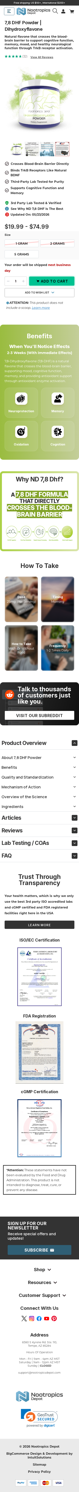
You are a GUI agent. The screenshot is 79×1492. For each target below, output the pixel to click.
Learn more (41, 308)
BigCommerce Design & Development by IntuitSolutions (39, 1455)
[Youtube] (47, 1318)
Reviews (12, 830)
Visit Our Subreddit (39, 715)
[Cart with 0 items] (72, 11)
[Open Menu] (9, 11)
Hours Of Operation (39, 1352)
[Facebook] (39, 1318)
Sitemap (39, 1464)
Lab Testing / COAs (25, 843)
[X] (24, 1318)
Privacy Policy (39, 1472)
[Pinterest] (54, 1318)
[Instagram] (32, 1318)
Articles (11, 818)
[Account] (56, 11)
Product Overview (24, 743)
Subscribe (37, 1250)
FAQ (7, 855)
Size (8, 234)
